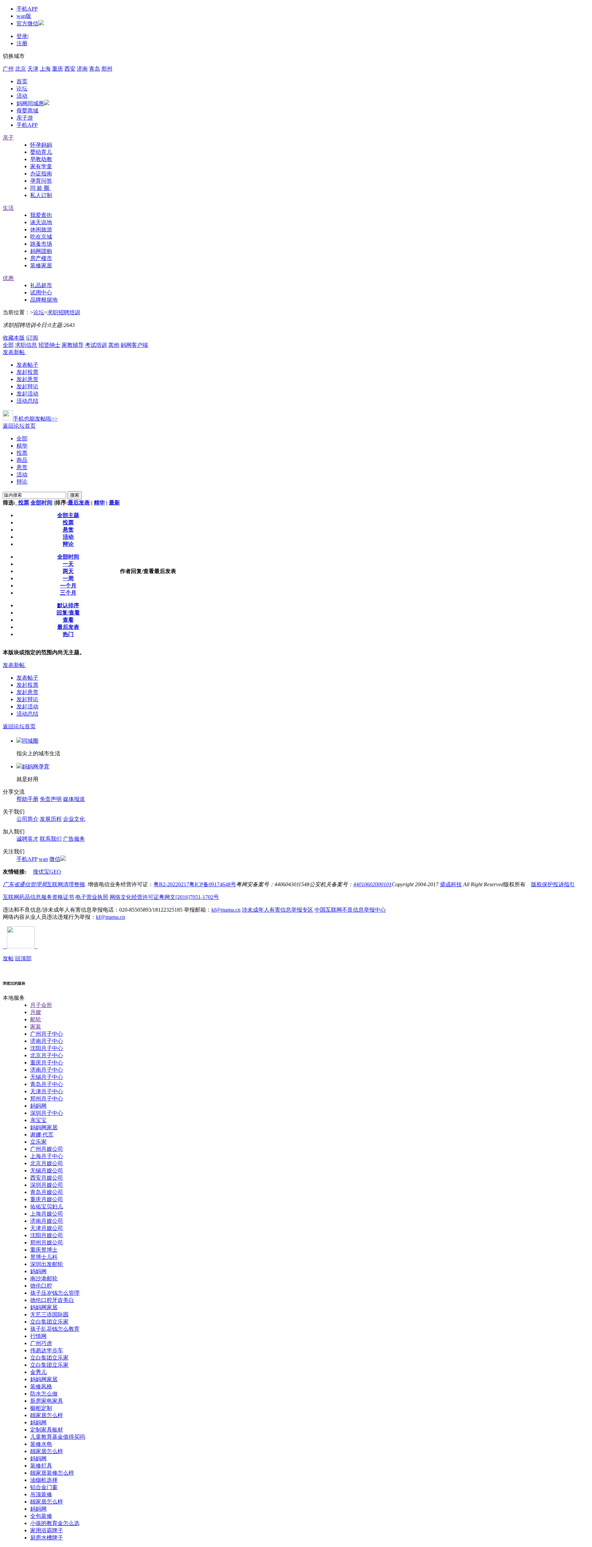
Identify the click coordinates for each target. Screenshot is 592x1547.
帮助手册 (27, 799)
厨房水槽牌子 (46, 1537)
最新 (114, 502)
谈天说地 (41, 222)
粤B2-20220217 (171, 884)
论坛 (21, 89)
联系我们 (51, 839)
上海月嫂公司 (46, 1214)
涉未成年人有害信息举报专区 (277, 910)
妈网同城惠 (30, 103)
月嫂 (35, 1012)
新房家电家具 (46, 1401)
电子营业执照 (91, 897)
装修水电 (41, 1444)
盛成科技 (451, 884)
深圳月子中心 (46, 1113)
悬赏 (21, 467)
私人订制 (41, 195)
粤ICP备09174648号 (212, 884)
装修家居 (41, 265)
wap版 (23, 16)
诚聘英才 (27, 839)
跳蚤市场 (41, 244)
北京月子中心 (46, 1055)
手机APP (27, 9)
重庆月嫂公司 (46, 1199)
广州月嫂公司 (46, 1149)
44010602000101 (372, 884)
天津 (32, 69)
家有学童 (41, 166)
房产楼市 (41, 258)
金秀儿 (38, 1372)
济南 (82, 69)
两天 (68, 571)
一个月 (68, 585)
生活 (8, 208)
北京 (20, 69)
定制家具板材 (46, 1430)
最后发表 (79, 502)
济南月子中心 (46, 1041)
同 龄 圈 (40, 188)
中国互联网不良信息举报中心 (350, 910)
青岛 (94, 69)
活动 (21, 96)
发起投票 (27, 372)
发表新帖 (14, 352)
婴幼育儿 (41, 152)
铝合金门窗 (44, 1487)
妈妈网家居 (44, 1127)
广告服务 (74, 839)
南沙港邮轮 (44, 1278)
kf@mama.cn (226, 910)
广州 (8, 69)
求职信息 (26, 345)
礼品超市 (41, 285)
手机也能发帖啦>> (35, 419)
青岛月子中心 (46, 1084)
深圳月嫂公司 (46, 1185)
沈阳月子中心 (46, 1048)
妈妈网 (38, 1106)
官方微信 (27, 23)
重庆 (57, 69)
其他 (113, 345)
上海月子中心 (46, 1156)
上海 (45, 69)
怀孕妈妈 (41, 145)
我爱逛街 (41, 215)
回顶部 (23, 958)
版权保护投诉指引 (553, 884)
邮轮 (35, 1019)
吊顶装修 (41, 1494)
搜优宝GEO (47, 872)
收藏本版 (14, 338)
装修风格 (41, 1386)
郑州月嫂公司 (46, 1242)
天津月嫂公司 (46, 1228)
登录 (21, 36)
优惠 (8, 278)
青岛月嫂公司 (46, 1192)
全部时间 (41, 502)
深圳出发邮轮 (46, 1264)
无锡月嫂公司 (46, 1170)
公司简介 (27, 819)
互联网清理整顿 (66, 884)
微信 (54, 859)
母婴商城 (27, 110)
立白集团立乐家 (49, 1322)
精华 (21, 446)
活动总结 (27, 401)
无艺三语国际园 (49, 1314)
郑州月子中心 (46, 1098)
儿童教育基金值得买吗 (57, 1437)
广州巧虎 (41, 1343)
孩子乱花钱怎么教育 (54, 1329)
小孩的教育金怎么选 (54, 1523)
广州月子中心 (46, 1034)
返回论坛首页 (19, 426)
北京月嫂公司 (46, 1163)
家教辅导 (73, 345)
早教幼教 (41, 159)
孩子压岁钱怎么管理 (54, 1293)
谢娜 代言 (41, 1134)
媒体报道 (74, 799)
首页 (21, 81)
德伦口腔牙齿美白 (52, 1300)
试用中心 (41, 292)
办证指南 (41, 173)
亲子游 (24, 118)
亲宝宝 (38, 1120)
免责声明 (51, 799)
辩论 (21, 482)
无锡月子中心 (46, 1077)
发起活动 (27, 394)
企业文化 (74, 819)
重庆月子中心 (46, 1062)
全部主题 (68, 515)
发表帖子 (27, 365)
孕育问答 (41, 181)
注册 (21, 43)
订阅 (32, 338)
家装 (35, 1027)
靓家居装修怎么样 (52, 1473)
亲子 (8, 138)
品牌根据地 (44, 300)
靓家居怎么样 (46, 1415)
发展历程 (51, 819)
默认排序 (68, 605)
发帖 (8, 958)
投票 (21, 453)
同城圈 (30, 741)
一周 (68, 578)
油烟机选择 (44, 1480)
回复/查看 (68, 613)
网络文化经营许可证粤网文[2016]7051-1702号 (164, 897)
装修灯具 (41, 1466)
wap (43, 859)
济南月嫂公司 (46, 1221)
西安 (69, 69)
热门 (68, 634)
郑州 (106, 69)
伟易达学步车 (46, 1350)
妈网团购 (41, 251)
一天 (68, 564)
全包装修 (41, 1516)
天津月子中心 (46, 1091)
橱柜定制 (41, 1408)
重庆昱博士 (44, 1250)
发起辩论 (27, 386)
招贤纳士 (49, 345)
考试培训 (96, 345)
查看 (68, 620)
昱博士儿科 (44, 1257)
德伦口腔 (41, 1286)
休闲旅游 (41, 229)
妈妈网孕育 (35, 766)
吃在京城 (41, 237)
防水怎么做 (44, 1394)
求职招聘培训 (63, 312)
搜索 (74, 495)
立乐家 (38, 1142)
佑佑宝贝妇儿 (46, 1206)
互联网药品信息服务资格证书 (38, 897)
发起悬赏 (27, 379)
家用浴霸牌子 (46, 1530)
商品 (21, 460)
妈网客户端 (134, 345)
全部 (8, 345)
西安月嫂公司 (46, 1178)
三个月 (68, 593)
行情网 (38, 1336)
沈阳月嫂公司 (46, 1235)
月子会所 (41, 1005)
